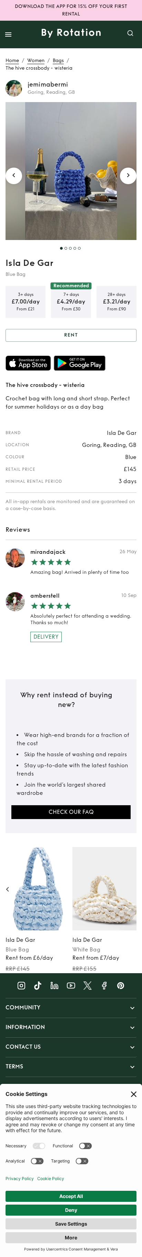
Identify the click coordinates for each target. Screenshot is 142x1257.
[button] (71, 1008)
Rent (71, 335)
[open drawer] (8, 34)
